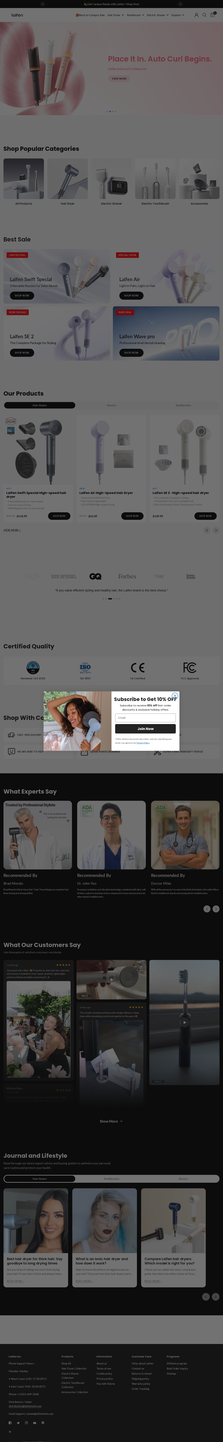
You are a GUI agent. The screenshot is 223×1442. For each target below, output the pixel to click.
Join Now (145, 728)
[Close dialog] (175, 696)
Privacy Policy (143, 743)
